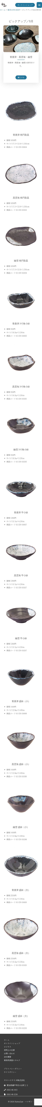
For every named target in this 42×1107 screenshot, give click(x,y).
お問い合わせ (9, 1053)
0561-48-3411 (12, 1089)
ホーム (6, 1040)
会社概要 (7, 1057)
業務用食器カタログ (12, 1060)
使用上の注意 (9, 1050)
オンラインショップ (12, 1043)
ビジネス (7, 1046)
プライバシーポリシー (13, 1068)
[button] (25, 5)
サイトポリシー (10, 1072)
